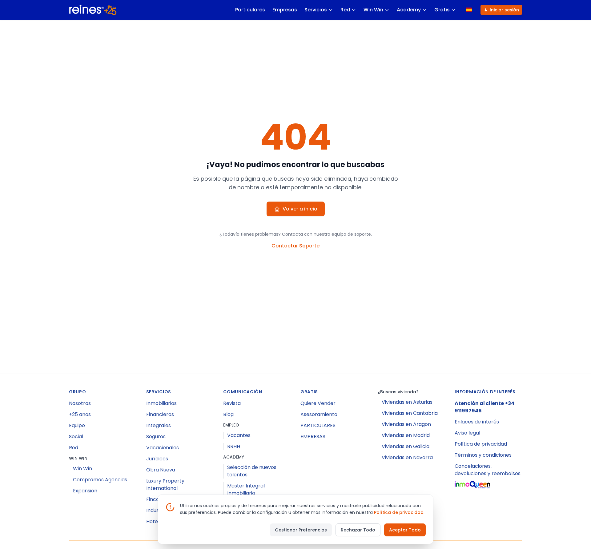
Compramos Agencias (100, 479)
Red (345, 9)
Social (76, 436)
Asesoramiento (318, 414)
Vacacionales (162, 447)
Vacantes (239, 435)
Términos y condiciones (483, 455)
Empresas (284, 9)
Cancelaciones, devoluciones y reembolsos (488, 470)
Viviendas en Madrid (406, 435)
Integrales (158, 425)
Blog (228, 414)
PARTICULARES (318, 425)
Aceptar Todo (405, 530)
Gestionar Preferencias (301, 530)
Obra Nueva (160, 469)
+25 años (80, 414)
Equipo (77, 425)
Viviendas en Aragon (406, 424)
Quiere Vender (318, 403)
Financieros (160, 414)
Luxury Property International (165, 484)
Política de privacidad (481, 443)
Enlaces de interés (477, 421)
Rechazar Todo (358, 530)
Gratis (442, 9)
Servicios (315, 9)
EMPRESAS (312, 436)
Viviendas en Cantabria (410, 413)
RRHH (233, 446)
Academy (409, 9)
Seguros (156, 436)
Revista (232, 403)
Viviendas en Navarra (407, 457)
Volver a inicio (300, 208)
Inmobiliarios (161, 403)
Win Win (373, 9)
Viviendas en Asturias (407, 402)
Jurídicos (157, 458)
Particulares (250, 9)
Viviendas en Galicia (405, 446)
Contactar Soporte (295, 245)
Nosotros (80, 403)
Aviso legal (467, 432)
